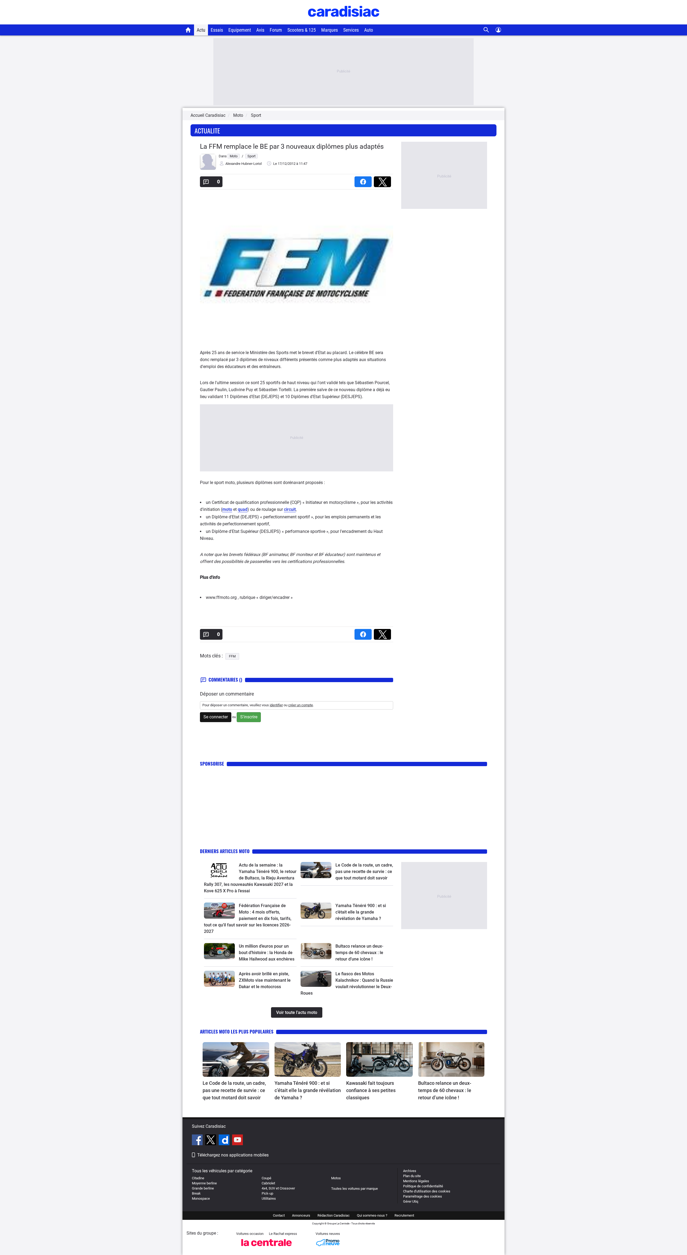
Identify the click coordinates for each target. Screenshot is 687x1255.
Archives (409, 1171)
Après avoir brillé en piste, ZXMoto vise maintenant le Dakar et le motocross (265, 980)
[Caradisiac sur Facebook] (198, 1140)
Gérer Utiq (410, 1201)
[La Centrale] (266, 1248)
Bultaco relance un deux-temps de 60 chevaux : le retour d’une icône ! (359, 953)
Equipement (239, 30)
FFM (232, 656)
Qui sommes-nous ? (372, 1215)
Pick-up (267, 1193)
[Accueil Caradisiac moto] (188, 29)
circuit (290, 509)
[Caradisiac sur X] (211, 1140)
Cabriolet (268, 1183)
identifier (276, 705)
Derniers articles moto (225, 851)
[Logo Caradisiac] (343, 22)
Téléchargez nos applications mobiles (233, 1155)
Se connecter (215, 716)
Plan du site (412, 1176)
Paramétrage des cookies (422, 1196)
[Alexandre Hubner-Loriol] (208, 169)
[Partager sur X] (383, 180)
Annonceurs (301, 1215)
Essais (217, 30)
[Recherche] (486, 29)
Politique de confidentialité (423, 1186)
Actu (201, 30)
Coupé (266, 1178)
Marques (329, 30)
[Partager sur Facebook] (364, 180)
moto (227, 509)
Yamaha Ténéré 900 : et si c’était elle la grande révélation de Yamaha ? (360, 912)
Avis (260, 30)
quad (242, 509)
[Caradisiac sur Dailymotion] (225, 1140)
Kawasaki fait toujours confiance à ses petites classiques (371, 1090)
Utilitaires (269, 1198)
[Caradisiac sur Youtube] (237, 1140)
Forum (276, 30)
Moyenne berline (204, 1183)
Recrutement (404, 1215)
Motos (336, 1178)
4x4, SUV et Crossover (278, 1188)
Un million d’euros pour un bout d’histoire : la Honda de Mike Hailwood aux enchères (266, 953)
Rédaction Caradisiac (333, 1215)
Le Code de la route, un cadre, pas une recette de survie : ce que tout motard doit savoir (364, 872)
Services (351, 30)
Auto (368, 30)
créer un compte (300, 705)
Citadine (198, 1178)
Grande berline (203, 1188)
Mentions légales (416, 1181)
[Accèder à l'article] (219, 870)
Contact (279, 1215)
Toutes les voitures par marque (354, 1189)
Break (196, 1193)
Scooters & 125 (301, 30)
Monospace (201, 1198)
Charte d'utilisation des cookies (426, 1191)
